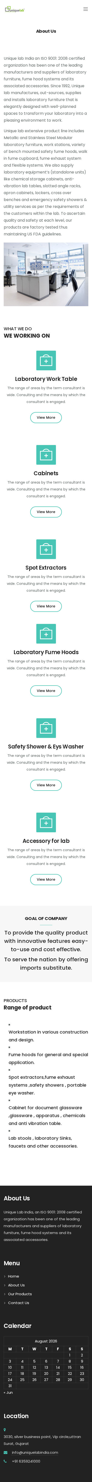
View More (46, 417)
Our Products (20, 1293)
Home (13, 1276)
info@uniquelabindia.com (34, 1452)
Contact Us (18, 1302)
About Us (16, 1285)
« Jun (8, 1392)
